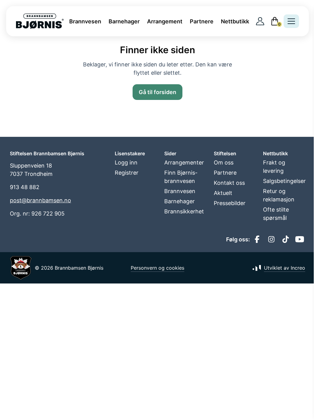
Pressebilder (229, 203)
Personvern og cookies (157, 268)
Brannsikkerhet (184, 211)
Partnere (201, 21)
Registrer (126, 172)
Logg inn (126, 162)
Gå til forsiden (157, 92)
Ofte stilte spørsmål (276, 213)
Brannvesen (85, 21)
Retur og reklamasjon (278, 195)
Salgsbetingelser (284, 181)
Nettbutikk (235, 21)
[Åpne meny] (291, 21)
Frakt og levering (274, 166)
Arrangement (164, 21)
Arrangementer (184, 162)
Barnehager (124, 21)
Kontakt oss (229, 183)
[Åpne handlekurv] (274, 21)
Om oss (223, 162)
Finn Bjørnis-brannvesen (180, 176)
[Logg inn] (260, 21)
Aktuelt (223, 193)
